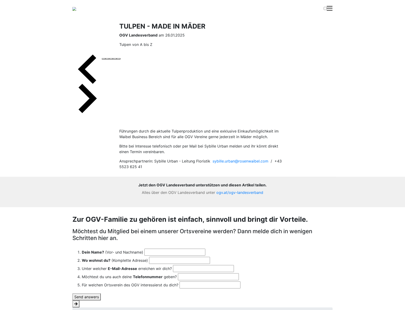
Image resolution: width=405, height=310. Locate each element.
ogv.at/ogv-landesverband (239, 192)
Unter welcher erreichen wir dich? (127, 268)
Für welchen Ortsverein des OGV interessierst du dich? (130, 285)
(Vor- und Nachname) (112, 252)
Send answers (86, 297)
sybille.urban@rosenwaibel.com (240, 161)
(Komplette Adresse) (115, 260)
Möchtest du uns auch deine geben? (129, 276)
